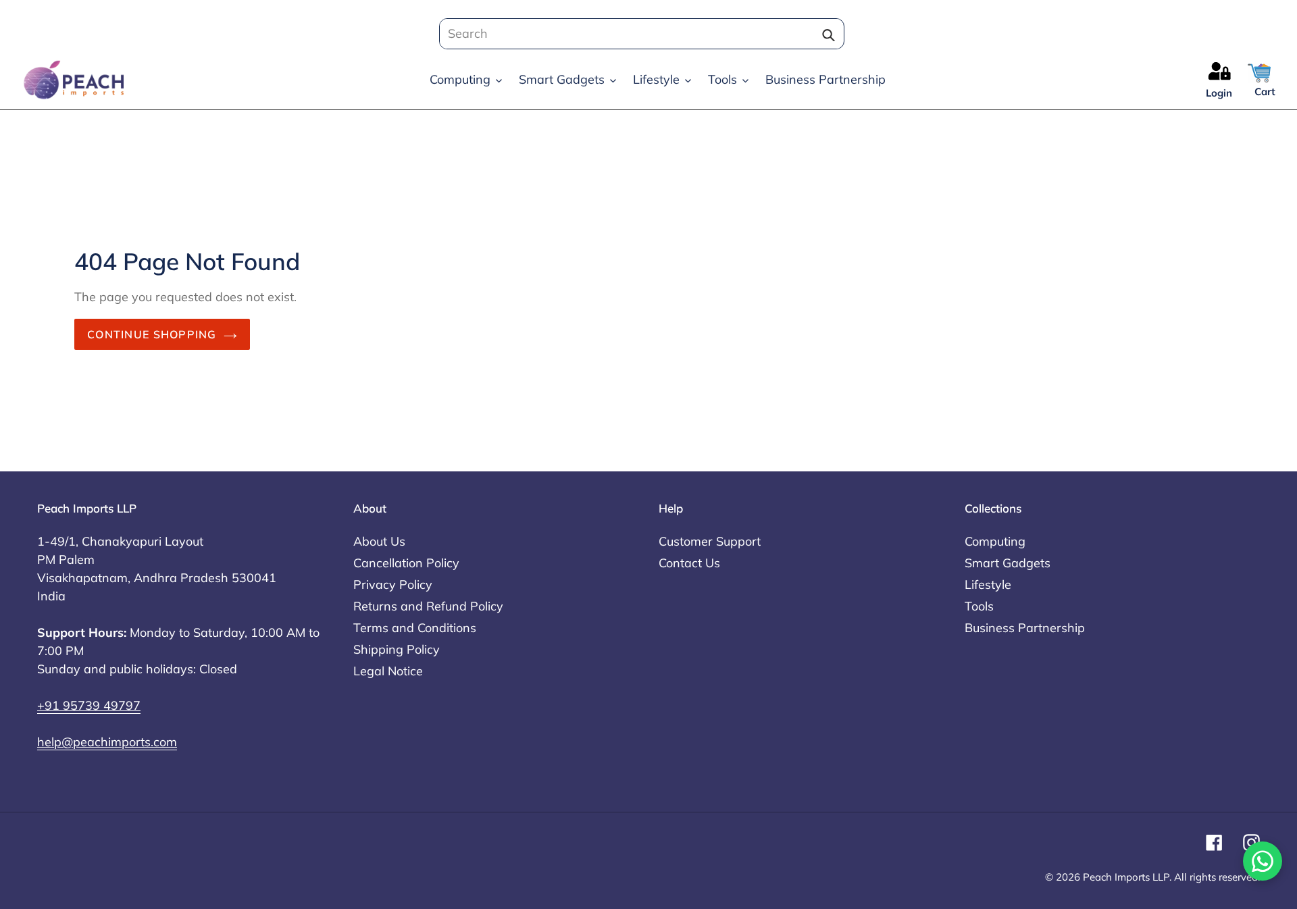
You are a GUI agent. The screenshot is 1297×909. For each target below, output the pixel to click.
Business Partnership (1025, 627)
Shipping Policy (396, 649)
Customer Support (710, 541)
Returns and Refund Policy (428, 606)
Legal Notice (388, 671)
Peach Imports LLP (1126, 877)
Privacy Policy (392, 584)
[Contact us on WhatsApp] (1262, 861)
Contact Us (689, 563)
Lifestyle (988, 584)
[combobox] (638, 34)
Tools (979, 606)
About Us (379, 541)
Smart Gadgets (1007, 563)
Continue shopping (152, 334)
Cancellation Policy (406, 563)
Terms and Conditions (414, 627)
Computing (995, 541)
